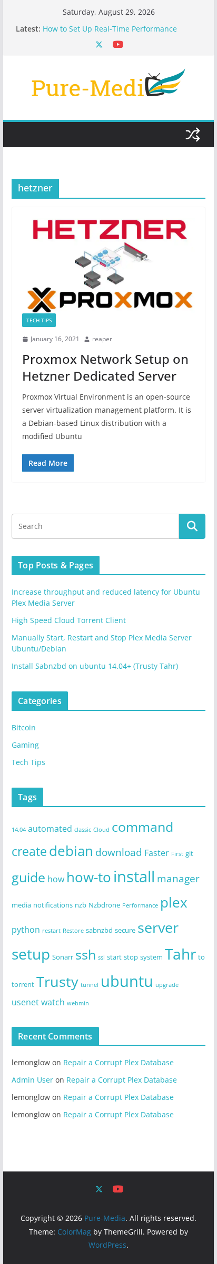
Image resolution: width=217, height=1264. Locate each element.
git (189, 853)
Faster (156, 853)
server (158, 927)
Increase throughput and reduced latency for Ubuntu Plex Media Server (116, 23)
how (55, 879)
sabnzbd (99, 930)
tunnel (89, 984)
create (29, 851)
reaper (102, 338)
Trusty (57, 981)
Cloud (101, 829)
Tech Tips (39, 320)
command (142, 826)
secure (125, 930)
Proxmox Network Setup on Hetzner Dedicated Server (105, 367)
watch (53, 1002)
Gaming (25, 745)
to (201, 957)
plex (174, 902)
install (134, 876)
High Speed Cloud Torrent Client (69, 620)
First (177, 854)
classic (82, 829)
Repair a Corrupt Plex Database (118, 1062)
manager (178, 878)
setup (31, 954)
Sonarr (62, 957)
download (118, 852)
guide (28, 877)
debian (71, 850)
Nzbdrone (104, 905)
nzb (80, 905)
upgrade (167, 984)
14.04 (19, 829)
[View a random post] (192, 134)
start (114, 957)
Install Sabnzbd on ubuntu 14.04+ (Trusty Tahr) (95, 666)
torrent (23, 984)
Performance (140, 905)
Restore (73, 930)
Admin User (32, 1080)
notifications (53, 905)
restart (51, 930)
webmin (78, 1003)
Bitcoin (24, 727)
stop (131, 957)
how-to (88, 877)
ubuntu (127, 981)
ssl (101, 957)
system (151, 957)
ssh (85, 954)
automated (50, 828)
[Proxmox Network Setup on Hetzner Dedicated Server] (108, 265)
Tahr (180, 954)
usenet (25, 1002)
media (21, 905)
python (26, 929)
